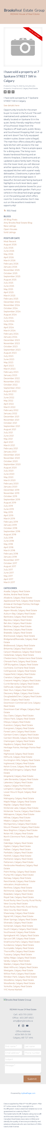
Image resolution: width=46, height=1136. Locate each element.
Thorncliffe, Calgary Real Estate (19, 951)
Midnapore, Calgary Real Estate (19, 814)
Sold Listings (10, 232)
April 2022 (9, 404)
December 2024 (12, 302)
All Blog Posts (10, 219)
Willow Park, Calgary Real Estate (20, 974)
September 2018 (12, 531)
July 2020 (8, 471)
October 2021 (10, 423)
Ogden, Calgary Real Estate (17, 846)
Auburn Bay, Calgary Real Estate (20, 614)
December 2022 (12, 378)
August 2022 (10, 391)
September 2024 (12, 311)
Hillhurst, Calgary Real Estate (18, 757)
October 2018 (10, 528)
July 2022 (8, 394)
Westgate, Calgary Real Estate (18, 970)
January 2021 (10, 452)
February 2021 (11, 448)
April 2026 (9, 257)
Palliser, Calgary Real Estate (17, 849)
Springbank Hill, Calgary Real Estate (21, 935)
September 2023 (12, 350)
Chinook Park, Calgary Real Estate (20, 661)
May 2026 (8, 254)
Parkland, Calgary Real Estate (18, 859)
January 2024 (10, 337)
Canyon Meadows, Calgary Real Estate (22, 652)
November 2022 (12, 381)
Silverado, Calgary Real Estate (18, 922)
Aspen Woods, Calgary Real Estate (20, 610)
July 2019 (8, 506)
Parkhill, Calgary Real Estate (17, 856)
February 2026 (11, 264)
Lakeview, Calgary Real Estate (18, 782)
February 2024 (11, 334)
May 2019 (8, 512)
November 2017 (11, 560)
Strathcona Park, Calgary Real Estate (22, 942)
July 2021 (8, 432)
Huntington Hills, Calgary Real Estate (22, 760)
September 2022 (12, 388)
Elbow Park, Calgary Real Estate (19, 719)
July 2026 (8, 248)
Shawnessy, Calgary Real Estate (19, 913)
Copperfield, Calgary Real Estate (19, 674)
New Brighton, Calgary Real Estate (21, 830)
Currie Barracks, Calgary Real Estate (21, 684)
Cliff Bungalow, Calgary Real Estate (21, 664)
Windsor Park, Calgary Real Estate (20, 977)
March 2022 (9, 407)
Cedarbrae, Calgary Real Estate (19, 655)
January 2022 (10, 413)
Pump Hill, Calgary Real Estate (19, 875)
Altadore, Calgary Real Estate (18, 598)
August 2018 (10, 534)
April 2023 (9, 366)
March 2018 (9, 550)
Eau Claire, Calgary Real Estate (19, 715)
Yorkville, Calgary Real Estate (18, 986)
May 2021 (8, 439)
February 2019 (11, 522)
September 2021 (12, 426)
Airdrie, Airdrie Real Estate (16, 594)
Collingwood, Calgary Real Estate (20, 671)
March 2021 (9, 445)
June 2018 (9, 541)
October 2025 (10, 273)
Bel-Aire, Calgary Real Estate (18, 623)
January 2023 (10, 375)
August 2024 (10, 314)
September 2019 (12, 499)
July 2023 (8, 356)
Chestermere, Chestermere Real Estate (23, 658)
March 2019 (9, 518)
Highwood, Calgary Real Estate (19, 754)
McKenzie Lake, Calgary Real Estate (21, 808)
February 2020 (11, 483)
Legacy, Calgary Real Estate (17, 786)
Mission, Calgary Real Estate (17, 821)
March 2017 (9, 582)
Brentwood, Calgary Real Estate (19, 636)
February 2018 (11, 554)
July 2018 (8, 538)
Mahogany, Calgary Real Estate (19, 798)
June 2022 (9, 397)
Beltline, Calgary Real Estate (17, 626)
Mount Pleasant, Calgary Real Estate (21, 827)
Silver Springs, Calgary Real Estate (20, 919)
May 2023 (8, 362)
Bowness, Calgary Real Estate (18, 629)
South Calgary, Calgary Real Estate (21, 929)
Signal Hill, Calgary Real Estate (18, 916)
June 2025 (9, 286)
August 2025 (10, 279)
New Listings (10, 226)
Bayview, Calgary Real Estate (18, 620)
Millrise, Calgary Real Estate (17, 817)
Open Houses (10, 229)
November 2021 (11, 420)
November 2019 (11, 493)
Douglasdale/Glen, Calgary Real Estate (23, 696)
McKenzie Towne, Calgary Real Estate (22, 811)
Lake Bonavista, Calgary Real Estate (21, 779)
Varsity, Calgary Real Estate (17, 961)
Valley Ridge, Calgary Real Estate (20, 958)
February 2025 (11, 299)
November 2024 (12, 305)
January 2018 (10, 557)
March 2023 (9, 369)
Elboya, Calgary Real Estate (17, 722)
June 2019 (9, 509)
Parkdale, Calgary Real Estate (18, 852)
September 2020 (12, 464)
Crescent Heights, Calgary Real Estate (22, 680)
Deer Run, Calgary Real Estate (18, 690)
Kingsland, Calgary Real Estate (18, 776)
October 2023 (11, 346)
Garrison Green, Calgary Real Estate (21, 735)
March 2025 (9, 295)
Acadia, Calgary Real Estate (17, 591)
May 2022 (8, 400)
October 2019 (10, 496)
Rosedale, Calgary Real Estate (18, 894)
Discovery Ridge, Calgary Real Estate (21, 693)
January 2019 (10, 525)
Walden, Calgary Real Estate (17, 964)
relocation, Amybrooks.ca (16, 884)
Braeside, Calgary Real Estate (18, 633)
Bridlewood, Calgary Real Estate (19, 645)
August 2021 (10, 429)
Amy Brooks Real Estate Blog (18, 223)
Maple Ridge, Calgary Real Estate (20, 801)
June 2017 (9, 573)
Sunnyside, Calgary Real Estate (19, 948)
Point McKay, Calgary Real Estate (20, 872)
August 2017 (10, 566)
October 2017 (10, 563)
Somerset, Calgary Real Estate (18, 926)
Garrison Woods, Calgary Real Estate (21, 738)
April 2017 (8, 579)
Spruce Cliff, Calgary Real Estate (19, 938)
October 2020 (11, 461)
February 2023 (11, 372)
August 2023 (10, 353)
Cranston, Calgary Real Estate (18, 677)
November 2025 (12, 270)
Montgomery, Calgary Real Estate (20, 824)
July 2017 (8, 569)
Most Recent (10, 241)
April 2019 (8, 515)
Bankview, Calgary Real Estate (18, 617)
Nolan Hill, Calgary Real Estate (18, 833)
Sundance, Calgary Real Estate (19, 945)
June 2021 (9, 436)
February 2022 (11, 410)
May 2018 (8, 544)
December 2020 (12, 455)
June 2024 (9, 321)
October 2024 (11, 308)
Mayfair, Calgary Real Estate (17, 805)
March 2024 (9, 330)
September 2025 (12, 276)
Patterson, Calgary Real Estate (18, 862)
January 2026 (10, 267)
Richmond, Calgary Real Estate (19, 891)
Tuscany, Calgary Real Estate (18, 954)
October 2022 (11, 385)
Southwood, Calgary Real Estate (25, 88)
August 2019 (10, 502)
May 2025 (8, 289)
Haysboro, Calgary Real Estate (18, 744)
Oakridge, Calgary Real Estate (18, 843)
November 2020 (12, 458)
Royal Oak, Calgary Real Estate (19, 897)
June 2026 (9, 251)
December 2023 (12, 340)
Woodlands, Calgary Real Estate (19, 983)
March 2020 (10, 480)
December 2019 (11, 490)
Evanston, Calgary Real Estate (18, 725)
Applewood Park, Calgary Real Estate (22, 601)
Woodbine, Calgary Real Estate (19, 980)
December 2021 (11, 416)
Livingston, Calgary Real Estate (19, 789)
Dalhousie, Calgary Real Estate (18, 687)
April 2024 (9, 327)
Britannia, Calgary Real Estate (18, 648)
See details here (11, 105)
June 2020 (9, 474)
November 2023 (12, 343)
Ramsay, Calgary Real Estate (17, 878)
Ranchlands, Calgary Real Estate (19, 881)
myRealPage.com (28, 1093)
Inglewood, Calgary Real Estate (19, 763)
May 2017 (8, 576)
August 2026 (10, 244)
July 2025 (8, 283)
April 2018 (8, 547)
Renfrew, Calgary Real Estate (18, 888)
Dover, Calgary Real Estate (17, 700)
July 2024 (8, 318)
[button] (19, 1026)
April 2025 (9, 292)
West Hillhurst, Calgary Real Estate (21, 967)
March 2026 (9, 260)
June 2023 (9, 359)
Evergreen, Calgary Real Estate (19, 728)
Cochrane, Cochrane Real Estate (19, 668)
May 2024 (8, 324)
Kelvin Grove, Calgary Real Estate (20, 766)
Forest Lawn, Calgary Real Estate (20, 731)
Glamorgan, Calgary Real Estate (19, 741)
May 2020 (8, 477)
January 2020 (10, 487)
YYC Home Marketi (13, 989)
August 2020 (10, 467)
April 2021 (8, 442)
